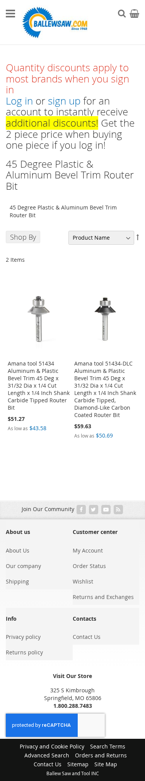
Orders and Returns (101, 755)
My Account (88, 550)
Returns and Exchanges (103, 597)
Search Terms (107, 746)
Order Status (89, 566)
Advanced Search (46, 755)
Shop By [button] (23, 237)
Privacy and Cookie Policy (52, 746)
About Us (17, 550)
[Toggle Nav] (10, 13)
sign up (64, 101)
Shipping (17, 581)
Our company (23, 566)
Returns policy (24, 652)
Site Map (105, 764)
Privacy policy (23, 636)
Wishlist (83, 581)
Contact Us (87, 636)
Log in (19, 101)
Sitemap (78, 764)
